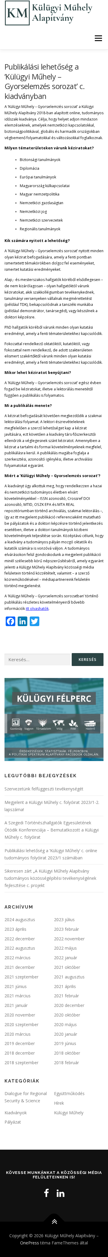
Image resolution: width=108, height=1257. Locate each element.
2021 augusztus (69, 977)
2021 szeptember (21, 977)
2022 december (19, 939)
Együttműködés (69, 1093)
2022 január (65, 957)
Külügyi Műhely (68, 1112)
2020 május (65, 1024)
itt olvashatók (37, 608)
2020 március (17, 1034)
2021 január (16, 1005)
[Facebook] (46, 1193)
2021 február (66, 996)
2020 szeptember (21, 1024)
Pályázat (12, 1122)
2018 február (66, 1062)
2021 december (19, 967)
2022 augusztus (19, 948)
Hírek (59, 1103)
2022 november (69, 939)
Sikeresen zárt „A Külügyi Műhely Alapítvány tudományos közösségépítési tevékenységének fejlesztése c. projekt (50, 878)
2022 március (17, 957)
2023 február (66, 929)
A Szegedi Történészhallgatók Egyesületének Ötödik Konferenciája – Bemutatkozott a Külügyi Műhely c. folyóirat (51, 830)
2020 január (65, 1034)
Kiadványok (15, 1112)
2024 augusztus (19, 919)
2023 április (15, 929)
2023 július (64, 919)
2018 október (67, 1053)
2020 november (19, 1015)
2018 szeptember (21, 1062)
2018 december (19, 1053)
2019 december (19, 1043)
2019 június (65, 1043)
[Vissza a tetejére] (54, 1221)
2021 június (15, 986)
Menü (98, 38)
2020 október (67, 1015)
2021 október (67, 967)
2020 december (69, 1005)
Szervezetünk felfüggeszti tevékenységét (43, 789)
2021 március (17, 996)
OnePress (29, 1243)
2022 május (65, 948)
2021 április (65, 986)
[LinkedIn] (60, 1193)
